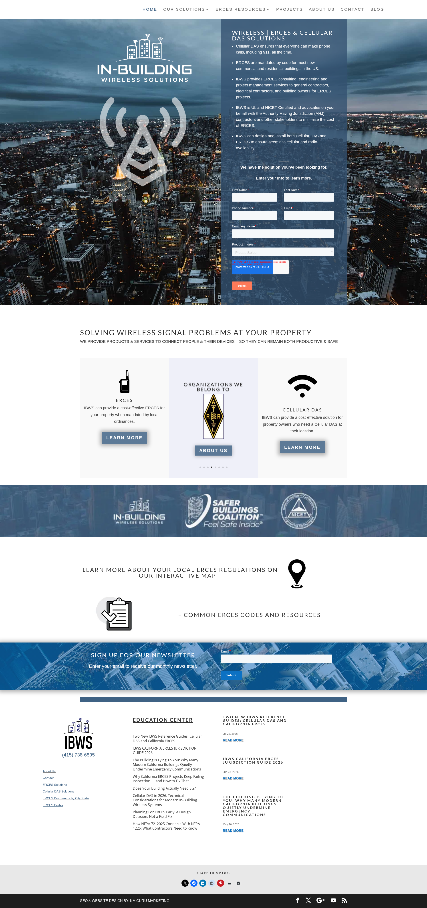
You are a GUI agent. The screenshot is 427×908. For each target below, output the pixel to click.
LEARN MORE (124, 437)
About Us (213, 450)
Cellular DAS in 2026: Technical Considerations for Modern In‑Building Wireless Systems (165, 800)
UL (253, 107)
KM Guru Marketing (149, 901)
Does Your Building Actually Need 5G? (164, 788)
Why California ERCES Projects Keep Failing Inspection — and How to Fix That (168, 778)
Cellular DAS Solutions (58, 791)
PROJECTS (289, 10)
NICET (271, 107)
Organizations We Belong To (213, 386)
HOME (150, 10)
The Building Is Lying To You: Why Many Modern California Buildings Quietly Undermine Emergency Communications (167, 764)
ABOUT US (322, 10)
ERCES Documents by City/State (66, 798)
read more (233, 740)
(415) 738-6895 (78, 755)
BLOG (377, 10)
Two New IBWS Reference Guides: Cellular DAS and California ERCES (167, 738)
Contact (48, 778)
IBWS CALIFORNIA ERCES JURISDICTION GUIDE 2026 (165, 750)
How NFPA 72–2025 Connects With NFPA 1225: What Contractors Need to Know (166, 826)
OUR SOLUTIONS (184, 10)
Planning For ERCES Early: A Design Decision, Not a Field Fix (162, 814)
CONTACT (353, 10)
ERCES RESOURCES (241, 10)
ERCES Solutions (55, 784)
